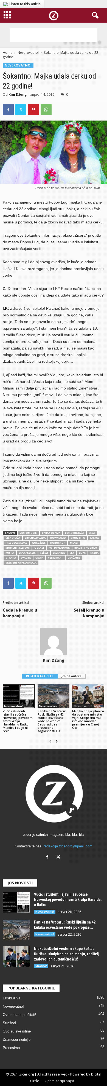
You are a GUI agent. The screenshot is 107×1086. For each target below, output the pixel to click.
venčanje (74, 557)
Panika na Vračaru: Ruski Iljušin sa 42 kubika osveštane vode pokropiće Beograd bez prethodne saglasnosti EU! (52, 721)
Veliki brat (55, 557)
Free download (16, 543)
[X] (59, 857)
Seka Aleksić (27, 552)
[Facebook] (8, 109)
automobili (28, 533)
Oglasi (39, 547)
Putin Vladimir (59, 547)
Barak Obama (51, 533)
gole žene (39, 543)
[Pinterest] (33, 109)
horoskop (57, 543)
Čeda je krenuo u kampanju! (20, 612)
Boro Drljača (74, 533)
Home (7, 52)
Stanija (10, 557)
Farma (94, 538)
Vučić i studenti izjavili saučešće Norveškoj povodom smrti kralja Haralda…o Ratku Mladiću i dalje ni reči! (18, 721)
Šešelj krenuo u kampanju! (89, 612)
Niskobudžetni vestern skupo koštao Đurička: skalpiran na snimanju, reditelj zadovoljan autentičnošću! (66, 953)
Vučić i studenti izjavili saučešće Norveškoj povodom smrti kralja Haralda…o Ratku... (68, 899)
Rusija (9, 552)
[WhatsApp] (46, 109)
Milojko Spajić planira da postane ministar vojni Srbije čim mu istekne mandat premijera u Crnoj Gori (88, 719)
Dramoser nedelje (16, 1039)
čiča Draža (12, 538)
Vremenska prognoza (20, 562)
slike (82, 552)
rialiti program (85, 547)
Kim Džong (18, 94)
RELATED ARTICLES (39, 676)
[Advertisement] (53, 35)
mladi (74, 543)
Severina (59, 552)
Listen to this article (25, 4)
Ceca (92, 533)
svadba (26, 557)
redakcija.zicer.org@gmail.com (68, 846)
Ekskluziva (11, 998)
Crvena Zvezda (35, 538)
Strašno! (41, 966)
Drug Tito (78, 538)
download (58, 538)
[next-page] (56, 741)
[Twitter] (20, 109)
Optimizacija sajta (59, 1080)
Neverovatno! (28, 52)
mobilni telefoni (17, 547)
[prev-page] (50, 741)
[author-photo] (53, 641)
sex (71, 552)
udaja (39, 557)
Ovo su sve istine (17, 1031)
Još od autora (71, 676)
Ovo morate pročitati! (19, 1015)
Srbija (94, 552)
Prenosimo (11, 1048)
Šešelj (44, 552)
